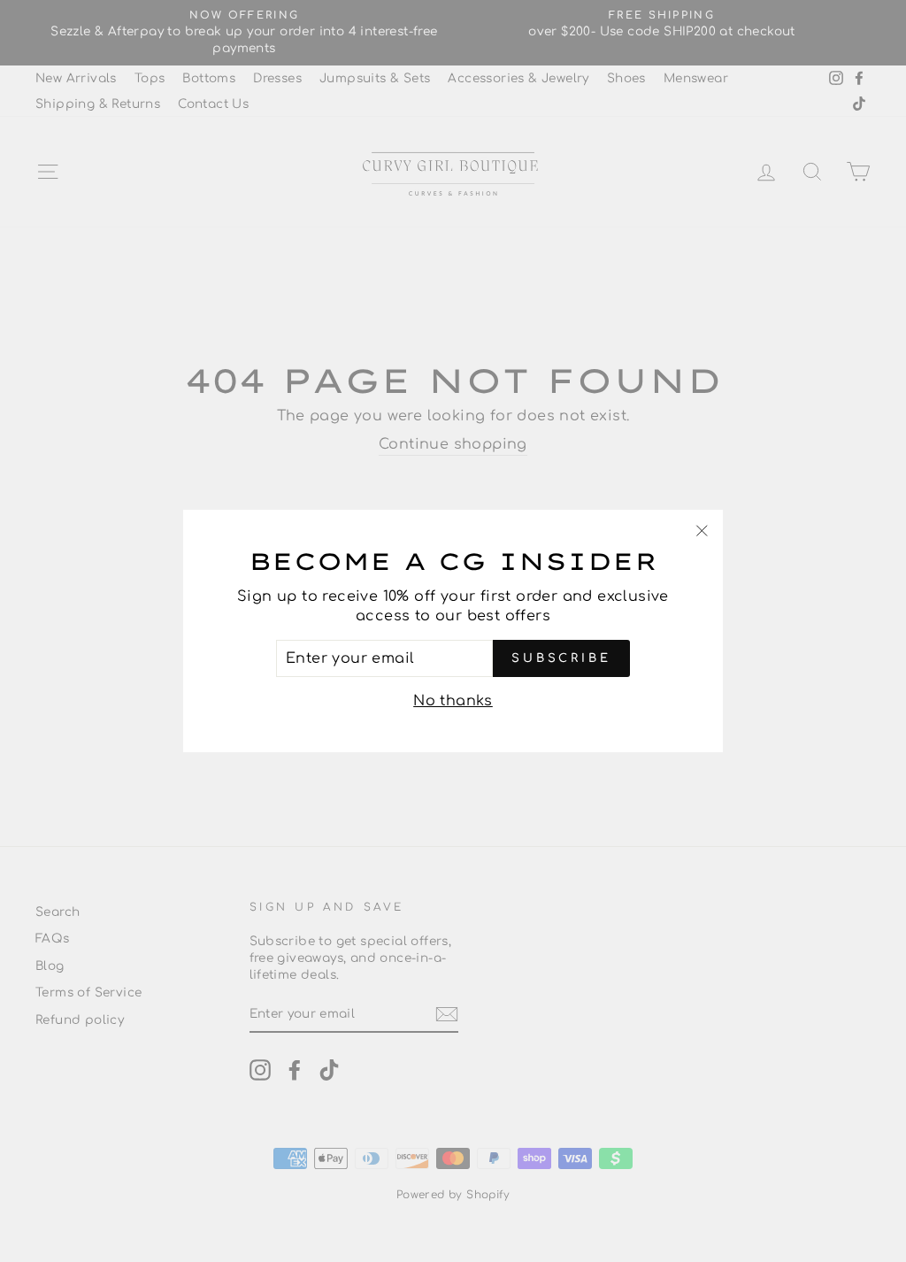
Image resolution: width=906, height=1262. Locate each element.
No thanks (453, 701)
